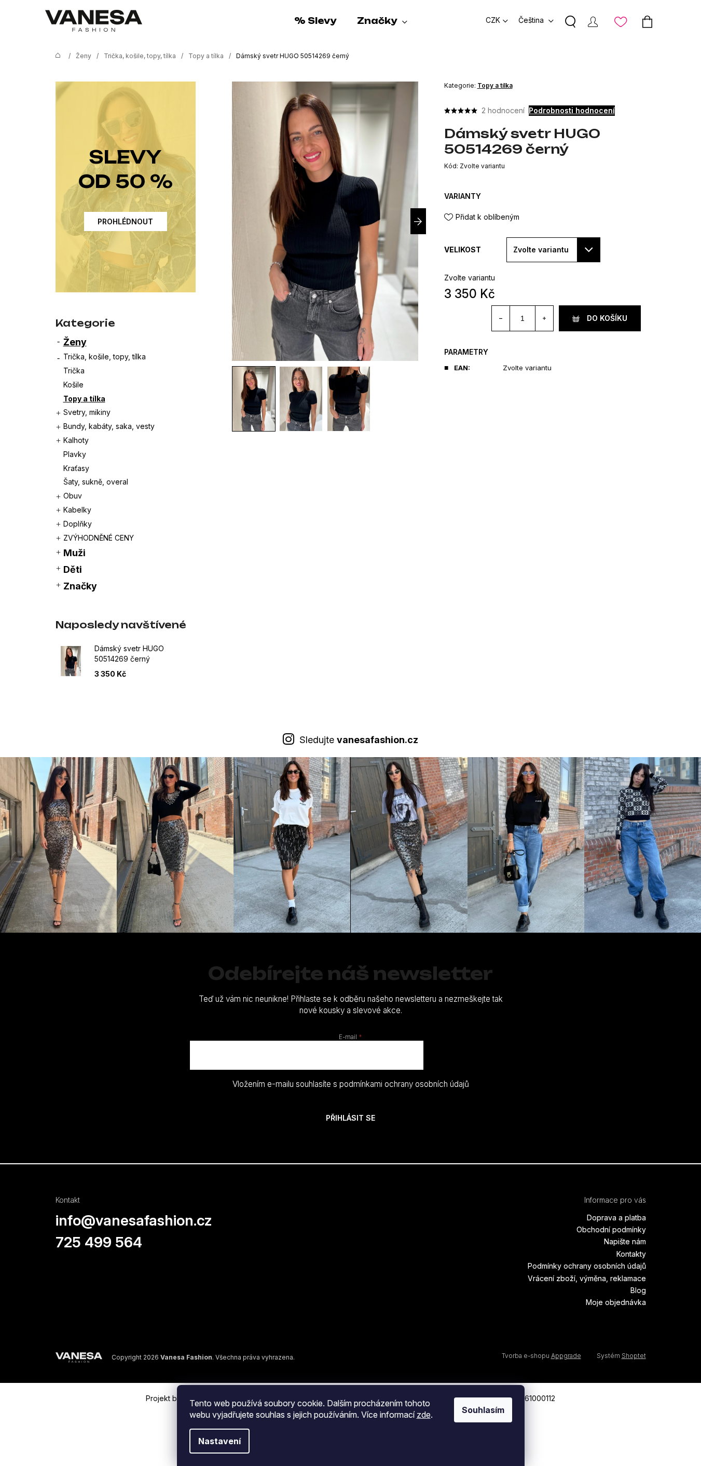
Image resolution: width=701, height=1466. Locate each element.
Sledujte (358, 739)
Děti (72, 569)
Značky (80, 586)
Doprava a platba (616, 1217)
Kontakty (631, 1253)
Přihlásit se (350, 1117)
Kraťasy (76, 468)
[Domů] (55, 56)
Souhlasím (483, 1410)
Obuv (72, 495)
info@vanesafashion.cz (134, 1220)
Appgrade (566, 1356)
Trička (74, 370)
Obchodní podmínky (611, 1229)
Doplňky (77, 523)
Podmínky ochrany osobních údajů (587, 1265)
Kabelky (77, 509)
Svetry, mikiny (87, 412)
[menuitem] (315, 21)
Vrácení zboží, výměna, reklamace (587, 1278)
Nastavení (219, 1441)
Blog (638, 1290)
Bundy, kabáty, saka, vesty (109, 426)
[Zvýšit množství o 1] (544, 318)
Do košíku (607, 318)
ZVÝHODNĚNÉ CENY (98, 537)
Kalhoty (76, 440)
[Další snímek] (418, 221)
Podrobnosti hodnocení (572, 110)
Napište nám (625, 1241)
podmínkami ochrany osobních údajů (404, 1084)
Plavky (74, 454)
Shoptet (634, 1356)
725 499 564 (99, 1242)
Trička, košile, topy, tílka (104, 356)
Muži (74, 552)
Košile (73, 384)
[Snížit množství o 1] (501, 318)
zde (424, 1414)
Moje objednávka (616, 1302)
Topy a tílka (84, 398)
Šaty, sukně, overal (95, 481)
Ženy (75, 342)
